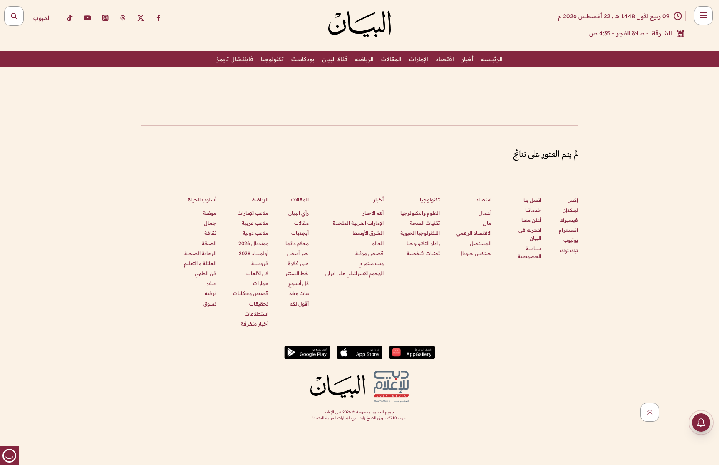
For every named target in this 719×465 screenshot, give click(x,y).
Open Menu (703, 16)
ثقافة (210, 233)
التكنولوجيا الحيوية (420, 233)
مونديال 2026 (253, 243)
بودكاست (303, 59)
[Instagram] (105, 18)
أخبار (467, 59)
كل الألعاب (257, 273)
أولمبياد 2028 (253, 253)
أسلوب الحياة (202, 199)
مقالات (301, 223)
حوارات (260, 283)
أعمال (485, 213)
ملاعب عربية (255, 223)
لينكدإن (570, 210)
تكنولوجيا (272, 59)
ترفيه (210, 293)
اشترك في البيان (529, 234)
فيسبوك (569, 220)
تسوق (209, 304)
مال (487, 223)
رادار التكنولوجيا (423, 243)
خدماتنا (533, 210)
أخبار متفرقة (254, 324)
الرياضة (364, 59)
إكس (573, 200)
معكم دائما (297, 243)
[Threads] (122, 18)
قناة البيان (334, 59)
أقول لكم (299, 304)
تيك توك (569, 250)
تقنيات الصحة (425, 223)
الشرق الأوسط (368, 233)
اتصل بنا (532, 200)
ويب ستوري (371, 263)
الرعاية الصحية (200, 253)
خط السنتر (297, 273)
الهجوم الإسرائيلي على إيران (354, 273)
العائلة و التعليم (200, 263)
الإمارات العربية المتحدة (358, 223)
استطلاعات (256, 314)
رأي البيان (298, 213)
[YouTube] (87, 18)
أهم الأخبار (373, 213)
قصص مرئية (369, 253)
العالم (378, 243)
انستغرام (568, 230)
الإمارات (418, 59)
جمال (210, 223)
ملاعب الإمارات (253, 213)
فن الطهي (205, 273)
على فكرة (298, 263)
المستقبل (480, 243)
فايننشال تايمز (234, 59)
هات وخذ (299, 293)
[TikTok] (69, 18)
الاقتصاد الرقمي (473, 233)
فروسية (259, 263)
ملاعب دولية (255, 233)
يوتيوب (570, 240)
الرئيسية (492, 59)
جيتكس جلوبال (475, 253)
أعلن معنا (531, 220)
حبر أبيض (298, 253)
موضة (209, 213)
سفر (211, 283)
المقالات (391, 59)
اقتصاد (445, 59)
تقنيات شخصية (423, 253)
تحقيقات (258, 304)
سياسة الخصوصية (529, 252)
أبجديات (300, 233)
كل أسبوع (298, 283)
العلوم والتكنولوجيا (420, 213)
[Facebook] (158, 18)
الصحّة (209, 243)
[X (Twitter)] (140, 18)
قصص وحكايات (250, 293)
